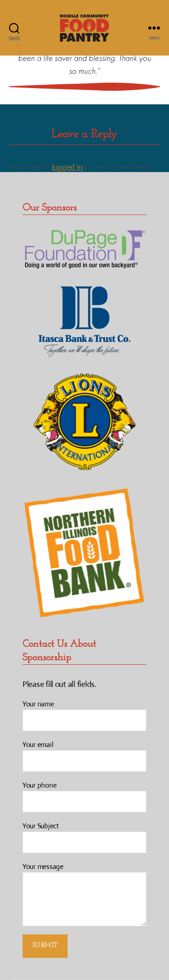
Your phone (39, 785)
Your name (38, 704)
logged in (67, 167)
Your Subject (41, 826)
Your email (38, 744)
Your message (43, 866)
